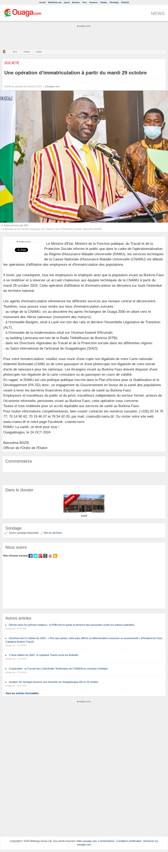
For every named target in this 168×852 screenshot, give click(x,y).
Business (76, 2)
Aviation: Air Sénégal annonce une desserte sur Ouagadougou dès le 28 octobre (53, 682)
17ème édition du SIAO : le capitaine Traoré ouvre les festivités (43, 655)
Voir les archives (52, 532)
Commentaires (106, 841)
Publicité (125, 2)
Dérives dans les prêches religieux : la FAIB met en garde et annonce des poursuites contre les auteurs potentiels (71, 624)
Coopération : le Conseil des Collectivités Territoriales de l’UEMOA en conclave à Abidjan (58, 668)
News (84, 2)
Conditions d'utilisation (129, 841)
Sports (67, 2)
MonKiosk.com (54, 2)
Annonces (93, 2)
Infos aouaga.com (87, 841)
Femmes (103, 2)
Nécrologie (114, 2)
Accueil (42, 2)
